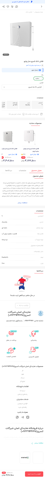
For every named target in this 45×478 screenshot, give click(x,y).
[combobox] (22, 87)
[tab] (36, 171)
